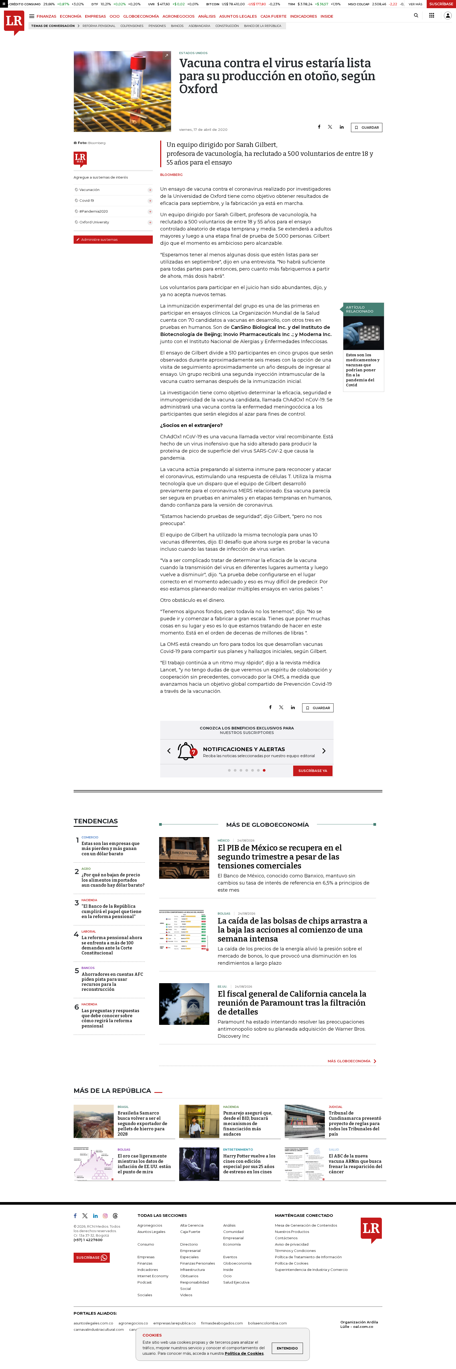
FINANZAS (46, 16)
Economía (232, 1244)
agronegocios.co (133, 1323)
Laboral (89, 931)
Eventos (230, 1257)
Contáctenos (286, 1238)
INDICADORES (303, 16)
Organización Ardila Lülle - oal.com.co (359, 1324)
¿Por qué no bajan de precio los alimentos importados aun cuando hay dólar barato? (113, 879)
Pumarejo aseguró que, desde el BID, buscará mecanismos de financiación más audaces (247, 1124)
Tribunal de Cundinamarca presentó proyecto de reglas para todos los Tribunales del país (355, 1124)
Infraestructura (192, 1269)
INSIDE (327, 16)
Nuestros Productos (292, 1231)
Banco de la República (262, 26)
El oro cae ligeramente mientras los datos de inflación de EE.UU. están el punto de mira (144, 1164)
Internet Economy (152, 1276)
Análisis (229, 1225)
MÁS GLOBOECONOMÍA (349, 1061)
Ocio (227, 1276)
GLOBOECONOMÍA (141, 16)
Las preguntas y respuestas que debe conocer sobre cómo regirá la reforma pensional (110, 1018)
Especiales (189, 1257)
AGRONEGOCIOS (178, 16)
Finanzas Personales (197, 1263)
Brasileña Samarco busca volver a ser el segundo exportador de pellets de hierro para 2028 (142, 1124)
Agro (86, 869)
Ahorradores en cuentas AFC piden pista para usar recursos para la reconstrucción (112, 982)
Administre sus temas (98, 239)
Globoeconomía (237, 1263)
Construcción (227, 26)
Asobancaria (199, 26)
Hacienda (89, 900)
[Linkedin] (342, 127)
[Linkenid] (97, 1217)
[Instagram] (107, 1217)
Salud (334, 1149)
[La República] (14, 23)
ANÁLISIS (207, 16)
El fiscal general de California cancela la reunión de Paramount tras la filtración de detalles (292, 1003)
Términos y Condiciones (295, 1250)
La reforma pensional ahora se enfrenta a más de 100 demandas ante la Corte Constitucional (112, 945)
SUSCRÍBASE (441, 4)
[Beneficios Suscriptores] (432, 15)
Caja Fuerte (190, 1231)
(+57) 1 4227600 (88, 1240)
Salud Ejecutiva (236, 1282)
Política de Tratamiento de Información (308, 1257)
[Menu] (32, 16)
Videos (186, 1295)
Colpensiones (132, 26)
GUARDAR (370, 127)
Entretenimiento (238, 1149)
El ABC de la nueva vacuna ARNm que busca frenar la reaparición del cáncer (355, 1164)
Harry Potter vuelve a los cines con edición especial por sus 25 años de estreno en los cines (249, 1164)
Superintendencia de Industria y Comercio (311, 1269)
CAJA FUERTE (273, 16)
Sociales (144, 1295)
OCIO (115, 16)
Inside (228, 1269)
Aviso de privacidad (291, 1244)
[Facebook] (319, 127)
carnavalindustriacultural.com (99, 1329)
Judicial (335, 1107)
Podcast (144, 1282)
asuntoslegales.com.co (93, 1323)
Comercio (90, 837)
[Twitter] (330, 127)
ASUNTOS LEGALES (238, 16)
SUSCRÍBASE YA (312, 770)
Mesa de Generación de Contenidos (306, 1225)
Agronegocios (149, 1225)
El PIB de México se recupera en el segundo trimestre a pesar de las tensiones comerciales (280, 857)
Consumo (145, 1244)
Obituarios (189, 1276)
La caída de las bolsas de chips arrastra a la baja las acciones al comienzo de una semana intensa (293, 930)
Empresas (145, 1257)
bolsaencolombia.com (267, 1323)
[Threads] (117, 1217)
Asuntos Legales (151, 1231)
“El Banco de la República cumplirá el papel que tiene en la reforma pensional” (111, 911)
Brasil (123, 1107)
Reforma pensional (99, 26)
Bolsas (124, 1149)
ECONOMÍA (70, 16)
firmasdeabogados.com (222, 1323)
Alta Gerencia (191, 1225)
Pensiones (157, 26)
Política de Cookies (244, 1353)
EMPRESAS (95, 16)
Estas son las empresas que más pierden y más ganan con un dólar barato (111, 848)
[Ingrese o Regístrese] (448, 16)
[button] (167, 751)
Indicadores (147, 1269)
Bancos (177, 26)
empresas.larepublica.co (174, 1323)
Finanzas (144, 1263)
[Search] (416, 15)
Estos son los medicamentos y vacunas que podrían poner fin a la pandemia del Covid (362, 370)
